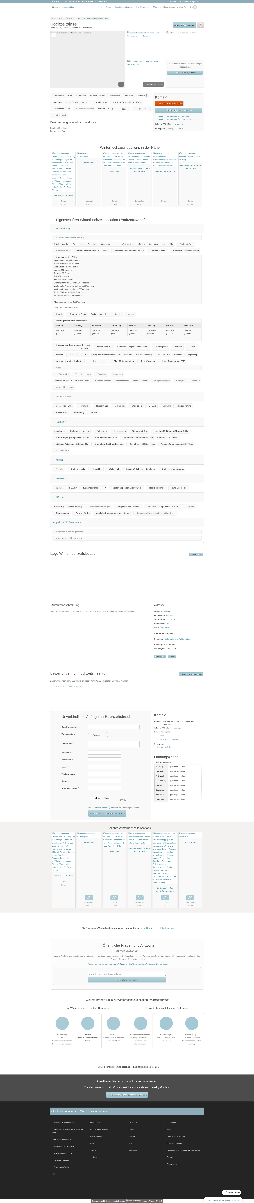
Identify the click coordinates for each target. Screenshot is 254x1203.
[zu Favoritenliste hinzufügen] (53, 34)
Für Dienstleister (143, 7)
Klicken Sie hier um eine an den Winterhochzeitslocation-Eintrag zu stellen (128, 964)
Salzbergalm (88, 162)
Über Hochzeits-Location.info (64, 1139)
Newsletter (133, 1150)
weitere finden (89, 1038)
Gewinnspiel (95, 1122)
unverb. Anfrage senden (184, 25)
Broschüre (64, 374)
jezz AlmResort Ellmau (64, 196)
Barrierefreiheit (232, 1192)
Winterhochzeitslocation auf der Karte (173, 116)
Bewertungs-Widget (62, 1167)
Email (64, 767)
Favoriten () (224, 1200)
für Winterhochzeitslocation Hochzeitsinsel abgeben (62, 1039)
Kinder (59, 459)
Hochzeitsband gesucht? (94, 2)
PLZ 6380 (170, 615)
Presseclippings (173, 1164)
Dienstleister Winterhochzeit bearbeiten (183, 1150)
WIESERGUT (190, 842)
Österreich (164, 627)
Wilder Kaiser (184, 639)
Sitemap (93, 1150)
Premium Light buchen (63, 1153)
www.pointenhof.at (175, 128)
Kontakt (172, 656)
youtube (132, 1136)
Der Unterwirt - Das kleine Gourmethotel (165, 889)
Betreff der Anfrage (70, 727)
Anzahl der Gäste (70, 788)
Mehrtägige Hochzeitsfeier (180, 110)
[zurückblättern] (57, 59)
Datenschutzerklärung (101, 807)
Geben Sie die (66, 686)
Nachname (67, 760)
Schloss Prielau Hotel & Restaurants (139, 169)
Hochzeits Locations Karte (63, 1122)
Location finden (104, 7)
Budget (65, 781)
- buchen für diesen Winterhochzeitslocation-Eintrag (192, 1039)
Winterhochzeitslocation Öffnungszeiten (174, 119)
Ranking (93, 1143)
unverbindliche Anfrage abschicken (107, 813)
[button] (87, 59)
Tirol (168, 623)
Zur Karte (160, 736)
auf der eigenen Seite (166, 1038)
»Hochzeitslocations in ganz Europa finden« (79, 1111)
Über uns (157, 7)
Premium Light (198, 150)
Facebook (133, 1122)
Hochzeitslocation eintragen (63, 1146)
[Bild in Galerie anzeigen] (145, 45)
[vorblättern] (118, 59)
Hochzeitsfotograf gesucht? (66, 2)
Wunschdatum (68, 734)
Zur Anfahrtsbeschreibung (167, 740)
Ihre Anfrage (67, 743)
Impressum (171, 1122)
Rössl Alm (114, 171)
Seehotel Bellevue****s (165, 171)
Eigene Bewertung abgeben (192, 674)
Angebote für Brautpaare (67, 522)
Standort (61, 421)
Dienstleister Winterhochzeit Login (182, 2)
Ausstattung (63, 228)
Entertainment (64, 396)
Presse (170, 1157)
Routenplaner (197, 554)
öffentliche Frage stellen (128, 980)
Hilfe (198, 2)
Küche (60, 497)
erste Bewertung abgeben (186, 73)
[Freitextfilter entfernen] (195, 7)
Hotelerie (61, 478)
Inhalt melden (167, 928)
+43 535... (167, 124)
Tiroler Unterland (171, 639)
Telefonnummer (69, 774)
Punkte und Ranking (60, 1160)
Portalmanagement (175, 1143)
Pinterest (132, 1129)
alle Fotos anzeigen (154, 84)
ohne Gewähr (147, 928)
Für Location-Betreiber (99, 1129)
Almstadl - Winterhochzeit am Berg (190, 166)
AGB (169, 1129)
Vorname (66, 752)
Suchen (200, 7)
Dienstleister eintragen (123, 7)
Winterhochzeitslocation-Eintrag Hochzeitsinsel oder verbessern (140, 1039)
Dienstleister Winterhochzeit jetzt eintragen (128, 1095)
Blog (130, 1143)
